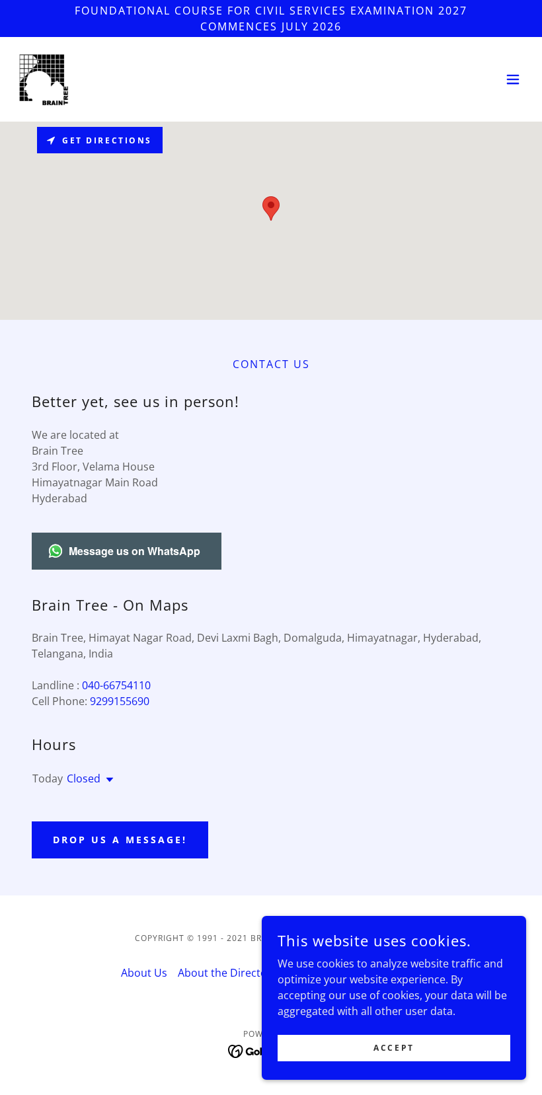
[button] (513, 79)
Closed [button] (83, 778)
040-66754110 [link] (116, 685)
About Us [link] (144, 972)
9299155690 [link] (119, 701)
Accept (393, 1047)
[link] (42, 79)
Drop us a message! (120, 839)
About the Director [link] (225, 972)
